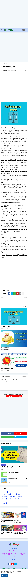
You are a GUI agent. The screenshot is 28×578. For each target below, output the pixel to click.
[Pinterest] (17, 293)
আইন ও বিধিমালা (4, 492)
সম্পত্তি (4, 64)
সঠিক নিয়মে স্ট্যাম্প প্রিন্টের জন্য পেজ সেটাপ (11, 467)
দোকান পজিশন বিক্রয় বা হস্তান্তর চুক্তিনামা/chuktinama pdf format (7, 520)
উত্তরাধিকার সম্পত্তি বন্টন (5, 326)
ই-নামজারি (9, 492)
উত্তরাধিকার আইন (19, 492)
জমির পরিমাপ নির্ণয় (4, 496)
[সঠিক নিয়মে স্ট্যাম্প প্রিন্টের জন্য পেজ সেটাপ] (14, 454)
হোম (1, 64)
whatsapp (8, 437)
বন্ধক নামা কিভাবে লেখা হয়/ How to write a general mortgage (17, 479)
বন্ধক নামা (14, 498)
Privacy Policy (22, 568)
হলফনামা (14, 501)
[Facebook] (9, 293)
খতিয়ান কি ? (8, 494)
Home (3, 568)
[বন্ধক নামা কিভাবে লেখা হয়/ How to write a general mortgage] (4, 480)
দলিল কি (15, 496)
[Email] (20, 293)
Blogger (3, 503)
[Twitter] (12, 293)
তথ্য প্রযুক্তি (10, 496)
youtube (21, 433)
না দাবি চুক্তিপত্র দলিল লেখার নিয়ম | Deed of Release (20, 533)
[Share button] (23, 293)
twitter (21, 437)
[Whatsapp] (14, 293)
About (8, 568)
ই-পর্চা (14, 492)
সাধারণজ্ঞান (22, 498)
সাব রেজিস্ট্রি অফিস (4, 501)
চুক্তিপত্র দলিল (14, 494)
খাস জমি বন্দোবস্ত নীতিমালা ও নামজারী (7, 368)
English (8, 503)
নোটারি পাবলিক (20, 496)
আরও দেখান (24, 306)
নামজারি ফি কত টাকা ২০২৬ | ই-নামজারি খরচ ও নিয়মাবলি (20, 520)
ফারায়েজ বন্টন (9, 498)
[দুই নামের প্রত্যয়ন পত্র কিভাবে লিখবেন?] (4, 474)
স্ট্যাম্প (10, 501)
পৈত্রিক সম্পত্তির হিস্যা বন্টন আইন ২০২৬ (6, 533)
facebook (8, 433)
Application (19, 501)
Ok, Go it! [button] (4, 575)
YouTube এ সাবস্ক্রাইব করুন (14, 396)
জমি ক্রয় (19, 494)
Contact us (14, 568)
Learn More (9, 572)
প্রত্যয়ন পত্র (4, 498)
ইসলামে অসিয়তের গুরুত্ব (5, 347)
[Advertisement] (14, 14)
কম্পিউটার (3, 494)
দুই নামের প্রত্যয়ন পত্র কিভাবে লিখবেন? (13, 472)
